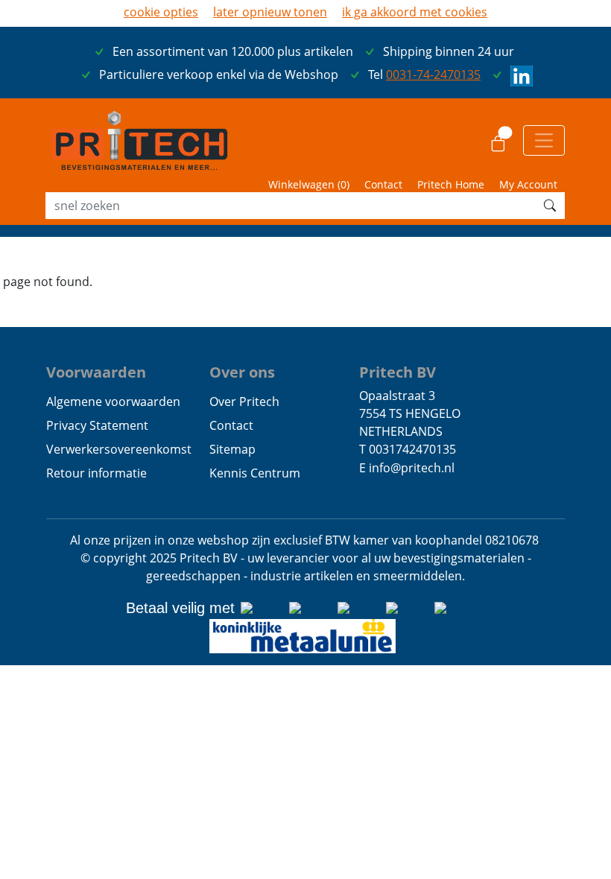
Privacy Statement (97, 425)
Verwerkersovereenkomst (118, 449)
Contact (383, 184)
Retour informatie (96, 473)
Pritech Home (450, 184)
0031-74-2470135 (433, 74)
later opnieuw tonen (270, 12)
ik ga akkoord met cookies (414, 12)
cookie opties (161, 12)
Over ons (242, 371)
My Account (528, 184)
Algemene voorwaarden (113, 401)
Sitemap (232, 449)
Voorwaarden (96, 371)
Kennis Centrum (254, 473)
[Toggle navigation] (544, 140)
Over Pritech (244, 401)
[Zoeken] (550, 205)
